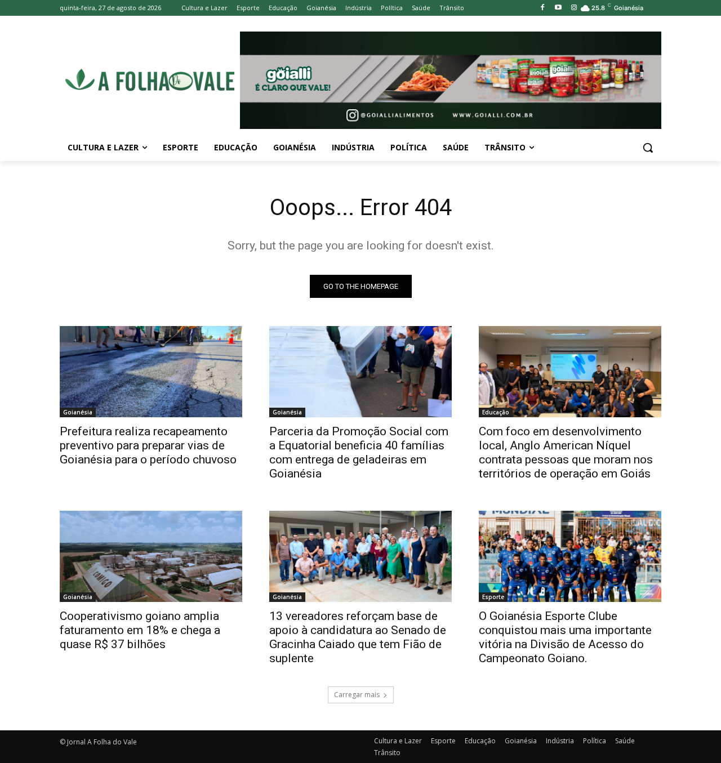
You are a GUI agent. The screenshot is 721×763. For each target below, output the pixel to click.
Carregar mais (357, 694)
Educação (495, 412)
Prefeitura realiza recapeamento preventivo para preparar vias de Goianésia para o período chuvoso (148, 445)
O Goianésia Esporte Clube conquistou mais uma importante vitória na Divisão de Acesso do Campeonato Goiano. (565, 637)
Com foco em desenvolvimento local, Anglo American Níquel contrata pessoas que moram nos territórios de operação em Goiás (566, 452)
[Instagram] (573, 8)
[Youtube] (557, 8)
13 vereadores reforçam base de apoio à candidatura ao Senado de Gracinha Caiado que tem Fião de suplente (357, 637)
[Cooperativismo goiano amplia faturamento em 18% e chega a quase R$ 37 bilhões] (151, 556)
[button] (647, 147)
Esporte (493, 597)
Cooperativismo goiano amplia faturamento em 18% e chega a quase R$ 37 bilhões (140, 630)
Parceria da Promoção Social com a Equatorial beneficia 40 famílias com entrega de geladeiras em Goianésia (358, 452)
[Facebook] (542, 8)
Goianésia (77, 412)
